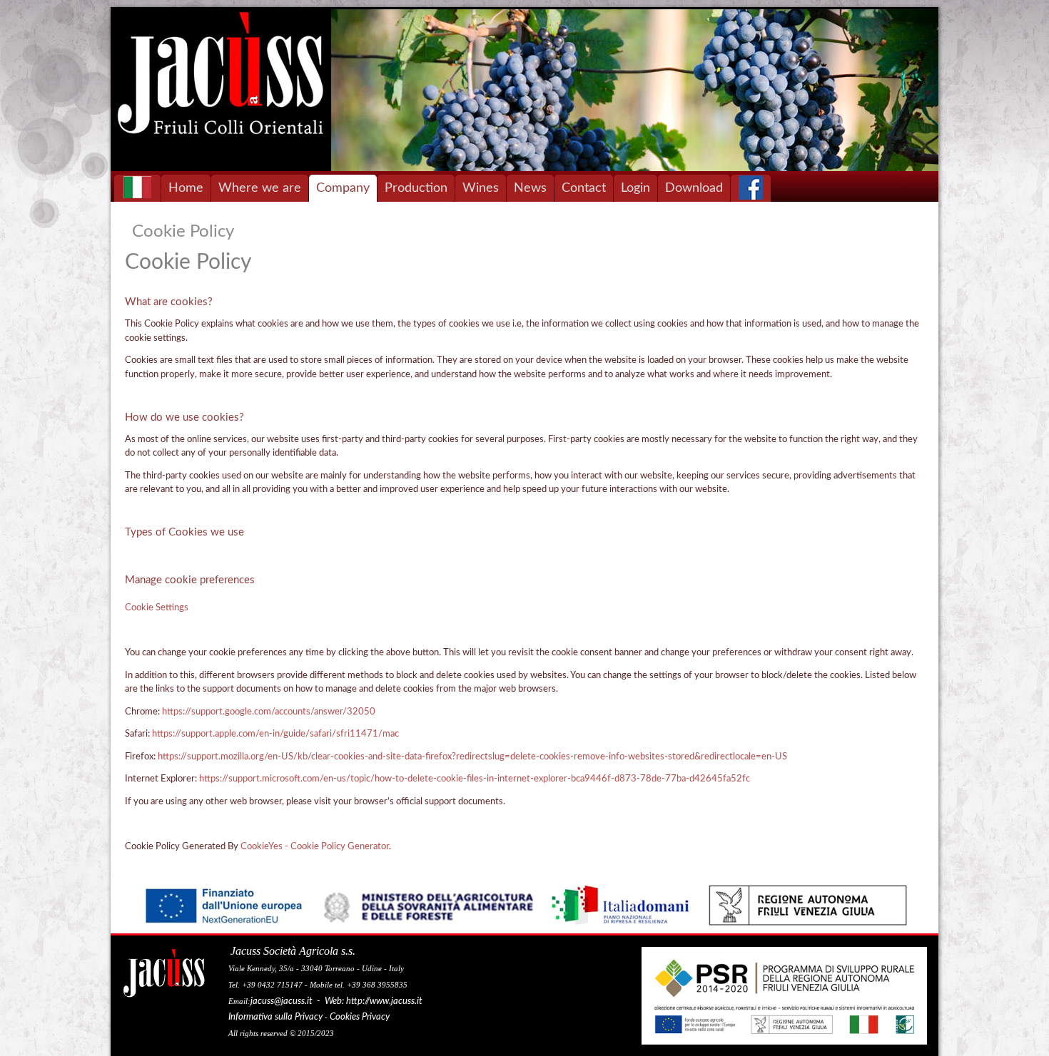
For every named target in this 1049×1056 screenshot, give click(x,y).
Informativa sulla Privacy (275, 1017)
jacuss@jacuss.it (281, 1001)
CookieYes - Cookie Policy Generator (314, 846)
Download (694, 188)
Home (185, 188)
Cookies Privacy (360, 1017)
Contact (584, 188)
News (530, 188)
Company (343, 188)
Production (416, 188)
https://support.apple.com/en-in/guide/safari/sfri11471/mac (275, 734)
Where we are (259, 188)
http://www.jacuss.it (384, 1001)
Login (635, 188)
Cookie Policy (183, 231)
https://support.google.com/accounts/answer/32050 (268, 712)
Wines (480, 188)
